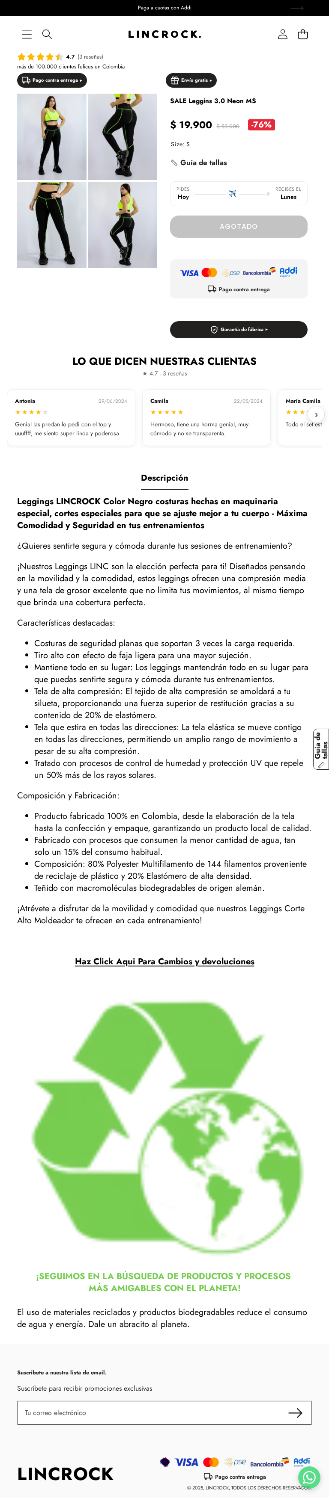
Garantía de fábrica (242, 329)
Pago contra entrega (55, 80)
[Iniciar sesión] (282, 34)
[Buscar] (47, 34)
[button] (302, 34)
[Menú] (26, 34)
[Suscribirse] (296, 1413)
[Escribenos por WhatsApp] (309, 1477)
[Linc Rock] (165, 34)
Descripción (164, 478)
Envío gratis (194, 80)
